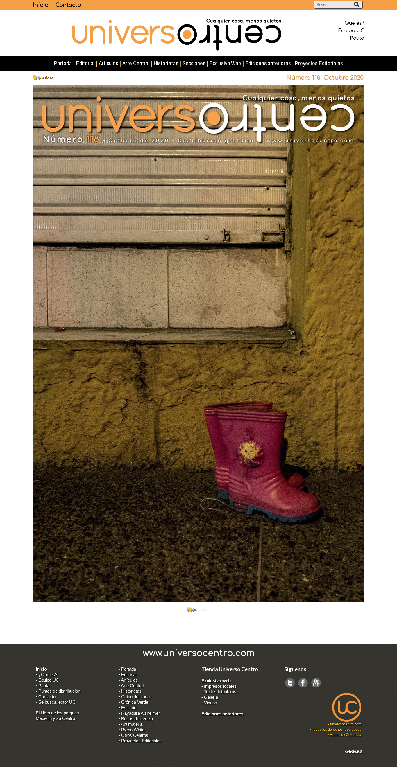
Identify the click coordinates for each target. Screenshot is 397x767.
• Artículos (128, 680)
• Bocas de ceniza (136, 718)
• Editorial (127, 674)
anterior (48, 78)
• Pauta (42, 685)
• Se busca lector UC (56, 702)
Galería (211, 697)
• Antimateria (130, 724)
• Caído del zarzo (135, 696)
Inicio (40, 5)
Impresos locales (220, 686)
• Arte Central (131, 685)
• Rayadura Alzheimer (139, 713)
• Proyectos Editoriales (140, 740)
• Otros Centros (133, 735)
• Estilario (127, 707)
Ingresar (39, 762)
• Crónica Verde (133, 702)
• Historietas (130, 691)
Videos (210, 702)
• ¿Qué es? (46, 674)
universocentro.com (345, 724)
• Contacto (46, 696)
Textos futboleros (220, 691)
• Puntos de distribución (58, 691)
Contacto (68, 5)
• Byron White (131, 729)
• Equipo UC (47, 680)
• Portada (127, 669)
